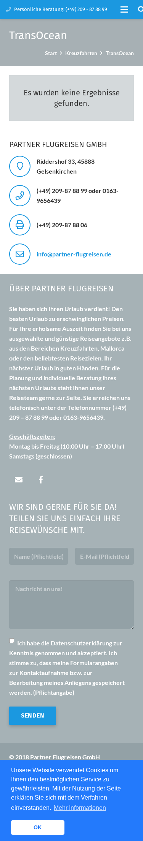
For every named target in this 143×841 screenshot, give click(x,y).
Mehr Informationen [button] (80, 808)
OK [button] (38, 827)
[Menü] (124, 9)
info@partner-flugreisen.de (74, 254)
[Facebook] (40, 479)
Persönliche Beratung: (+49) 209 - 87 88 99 (60, 9)
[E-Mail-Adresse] (18, 479)
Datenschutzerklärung (81, 643)
